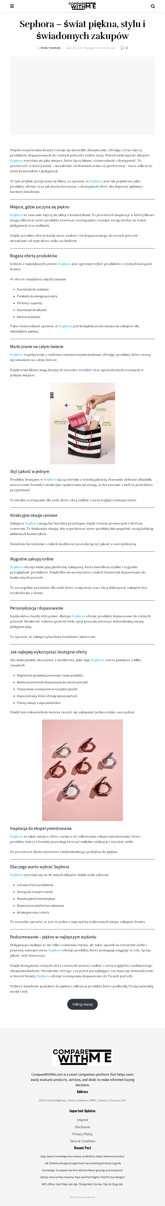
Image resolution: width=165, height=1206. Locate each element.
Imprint (82, 1120)
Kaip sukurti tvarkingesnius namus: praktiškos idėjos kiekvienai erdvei (82, 1156)
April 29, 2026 (74, 48)
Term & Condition (82, 1141)
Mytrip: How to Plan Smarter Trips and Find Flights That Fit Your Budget (83, 1177)
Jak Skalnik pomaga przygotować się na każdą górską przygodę (82, 1163)
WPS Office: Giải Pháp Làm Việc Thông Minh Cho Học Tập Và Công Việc (82, 1184)
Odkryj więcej (82, 1004)
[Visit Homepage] (82, 6)
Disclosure (82, 1127)
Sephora (17, 160)
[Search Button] (153, 6)
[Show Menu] (12, 6)
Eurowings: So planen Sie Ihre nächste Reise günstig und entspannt (82, 1170)
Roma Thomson (51, 48)
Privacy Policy (82, 1134)
